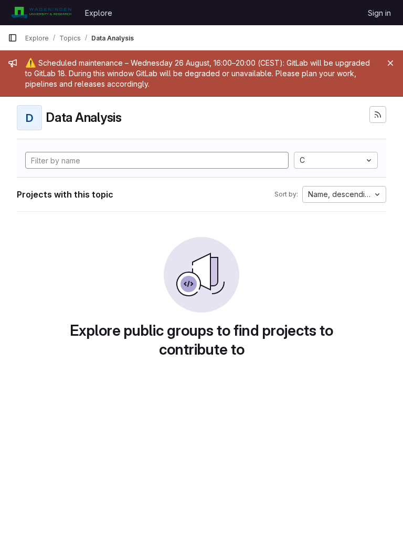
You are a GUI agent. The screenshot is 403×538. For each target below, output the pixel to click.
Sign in (379, 12)
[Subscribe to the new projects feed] (377, 114)
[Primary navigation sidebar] (12, 37)
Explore (98, 12)
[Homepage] (41, 12)
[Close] (390, 63)
